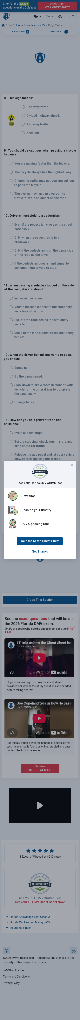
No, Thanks (40, 551)
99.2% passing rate (35, 524)
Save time (29, 496)
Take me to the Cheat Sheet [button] (39, 541)
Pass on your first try (36, 510)
